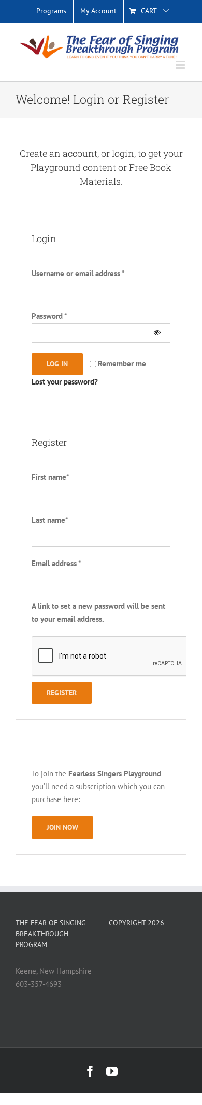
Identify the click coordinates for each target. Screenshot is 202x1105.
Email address (56, 563)
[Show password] (157, 333)
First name (50, 477)
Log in (57, 364)
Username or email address (78, 273)
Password (49, 316)
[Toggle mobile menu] (181, 64)
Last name (50, 520)
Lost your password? (65, 382)
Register (62, 692)
